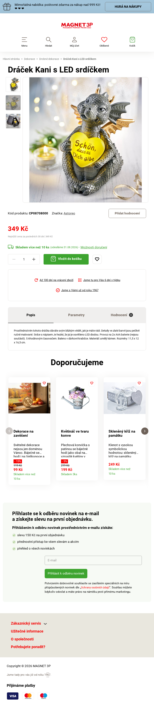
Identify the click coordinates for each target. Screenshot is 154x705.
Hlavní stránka (11, 58)
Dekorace (29, 58)
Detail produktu (45, 477)
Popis (30, 315)
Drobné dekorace (49, 58)
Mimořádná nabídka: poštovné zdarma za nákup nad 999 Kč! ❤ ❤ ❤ (57, 6)
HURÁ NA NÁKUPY (128, 6)
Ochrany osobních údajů (95, 587)
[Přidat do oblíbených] (97, 259)
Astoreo (69, 213)
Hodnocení (121, 315)
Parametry (76, 315)
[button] (9, 431)
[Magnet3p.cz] (77, 26)
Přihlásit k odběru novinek (66, 573)
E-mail (52, 560)
